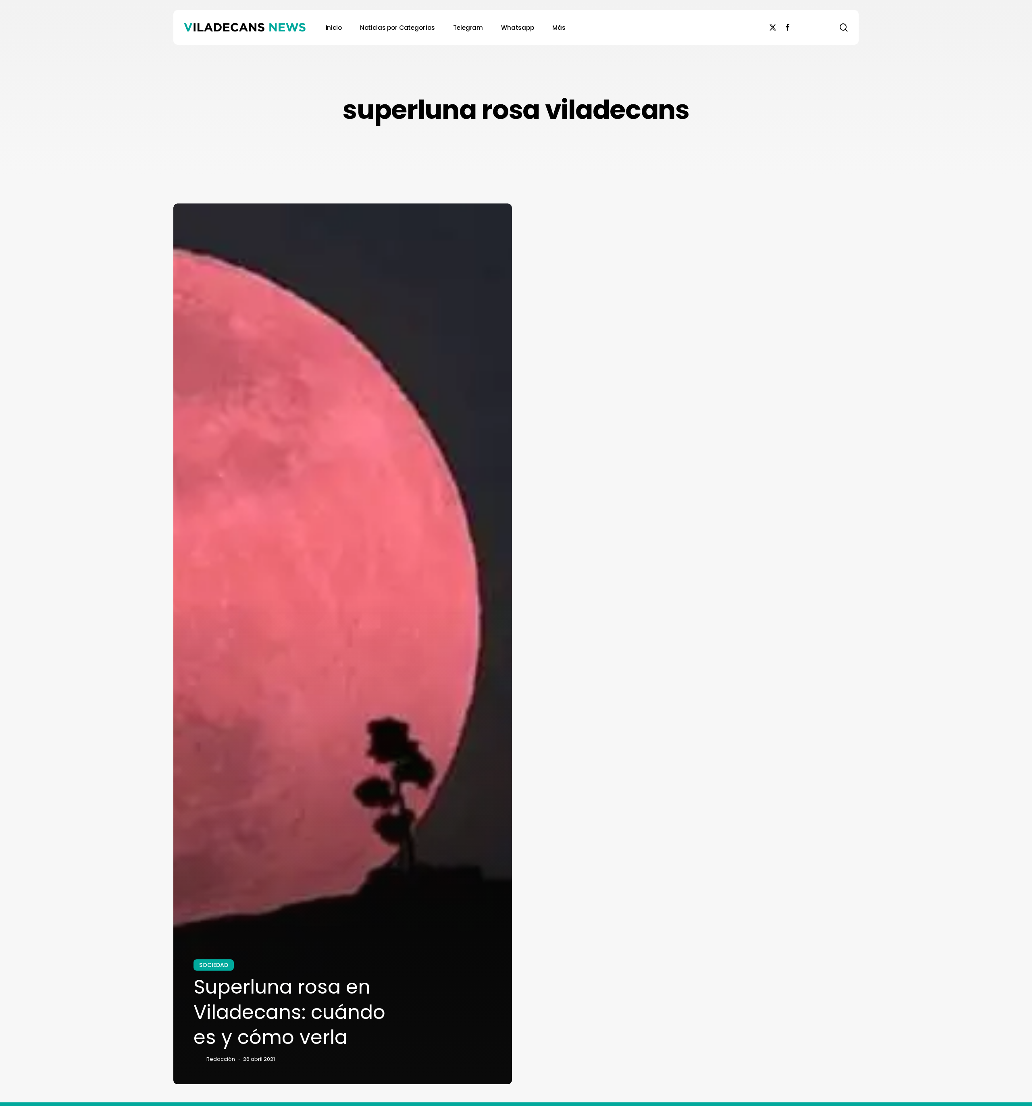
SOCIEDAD (213, 965)
